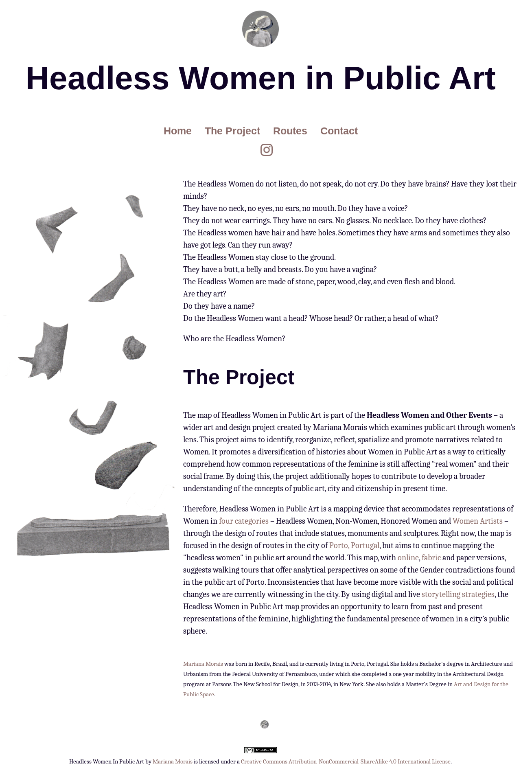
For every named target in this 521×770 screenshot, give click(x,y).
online (408, 557)
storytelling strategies (458, 594)
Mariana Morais (203, 663)
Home (178, 130)
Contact (339, 130)
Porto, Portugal (354, 545)
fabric (431, 557)
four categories (244, 521)
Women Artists (478, 521)
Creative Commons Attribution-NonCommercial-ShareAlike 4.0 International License (346, 761)
